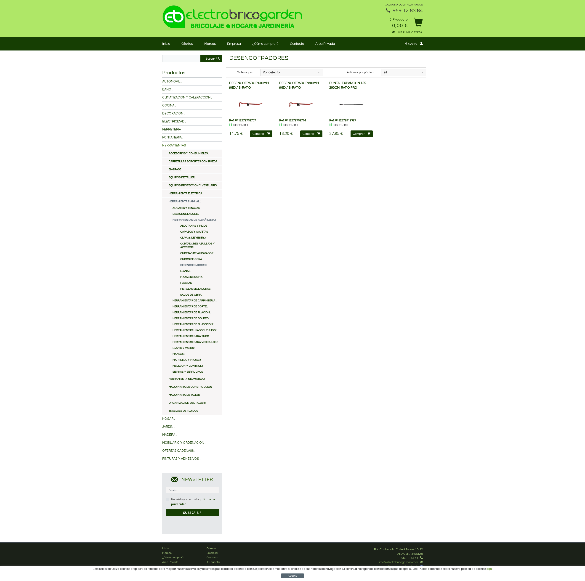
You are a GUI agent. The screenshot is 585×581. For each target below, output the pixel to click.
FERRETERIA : (172, 129)
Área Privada (325, 43)
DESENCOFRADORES (193, 265)
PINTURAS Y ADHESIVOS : (181, 458)
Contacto (297, 43)
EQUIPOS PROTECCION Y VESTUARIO (193, 185)
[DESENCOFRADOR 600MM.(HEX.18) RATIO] (250, 104)
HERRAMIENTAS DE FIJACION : (192, 312)
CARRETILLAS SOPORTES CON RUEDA (193, 161)
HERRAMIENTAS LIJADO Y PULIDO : (195, 330)
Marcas (210, 43)
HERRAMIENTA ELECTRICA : (186, 193)
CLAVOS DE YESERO (193, 237)
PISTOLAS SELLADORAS (195, 288)
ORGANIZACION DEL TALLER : (187, 402)
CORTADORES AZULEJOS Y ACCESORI (197, 245)
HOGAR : (168, 418)
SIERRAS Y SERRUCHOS (188, 371)
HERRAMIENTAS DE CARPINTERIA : (194, 300)
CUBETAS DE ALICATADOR (196, 253)
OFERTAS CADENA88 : (178, 450)
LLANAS (185, 271)
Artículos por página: (360, 72)
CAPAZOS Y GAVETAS (194, 231)
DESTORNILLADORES (186, 213)
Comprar (258, 133)
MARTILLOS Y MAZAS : (187, 359)
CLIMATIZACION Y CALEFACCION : (187, 97)
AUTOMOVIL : (172, 81)
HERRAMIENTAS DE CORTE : (190, 306)
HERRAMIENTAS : (174, 145)
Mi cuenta (410, 43)
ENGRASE (175, 169)
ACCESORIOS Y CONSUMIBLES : (189, 153)
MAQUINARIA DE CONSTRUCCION (190, 386)
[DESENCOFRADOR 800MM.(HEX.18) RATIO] (300, 104)
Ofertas (187, 43)
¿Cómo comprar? (265, 43)
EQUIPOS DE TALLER (182, 177)
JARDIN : (168, 426)
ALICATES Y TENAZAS (186, 208)
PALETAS (186, 282)
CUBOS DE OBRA (191, 259)
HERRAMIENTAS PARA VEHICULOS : (195, 342)
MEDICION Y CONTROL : (188, 365)
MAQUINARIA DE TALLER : (185, 394)
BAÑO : (167, 89)
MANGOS (178, 354)
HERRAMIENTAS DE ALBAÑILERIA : (194, 219)
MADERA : (169, 434)
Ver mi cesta (410, 32)
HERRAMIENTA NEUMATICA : (187, 378)
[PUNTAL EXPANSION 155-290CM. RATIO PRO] (350, 104)
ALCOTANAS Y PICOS (193, 225)
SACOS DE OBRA (191, 294)
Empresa (234, 43)
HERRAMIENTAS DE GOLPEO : (191, 318)
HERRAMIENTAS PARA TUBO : (191, 336)
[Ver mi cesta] (418, 23)
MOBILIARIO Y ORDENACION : (183, 442)
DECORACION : (173, 113)
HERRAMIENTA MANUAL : (185, 201)
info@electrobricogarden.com (398, 562)
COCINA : (169, 105)
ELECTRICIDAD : (174, 121)
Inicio (166, 43)
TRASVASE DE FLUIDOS (183, 410)
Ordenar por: (245, 72)
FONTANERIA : (172, 137)
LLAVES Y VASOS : (184, 348)
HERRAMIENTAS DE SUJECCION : (193, 324)
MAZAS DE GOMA (191, 277)
